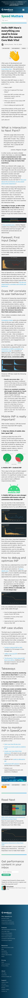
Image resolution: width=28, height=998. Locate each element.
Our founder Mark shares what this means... (16, 4)
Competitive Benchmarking (8, 938)
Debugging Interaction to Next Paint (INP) (12, 843)
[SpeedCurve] (7, 10)
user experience (15, 48)
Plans (2, 962)
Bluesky (3, 987)
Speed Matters (12, 16)
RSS (4, 786)
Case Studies (4, 952)
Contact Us (4, 991)
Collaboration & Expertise (7, 923)
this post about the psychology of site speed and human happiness (13, 181)
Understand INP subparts (11, 763)
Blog (2, 949)
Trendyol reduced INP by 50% (13, 647)
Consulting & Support (6, 940)
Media (2, 956)
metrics (23, 48)
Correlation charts (7, 320)
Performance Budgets (6, 933)
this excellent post (9, 225)
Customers (4, 974)
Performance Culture (6, 936)
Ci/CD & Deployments (6, 934)
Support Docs (4, 982)
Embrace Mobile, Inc (6, 976)
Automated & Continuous (7, 922)
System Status (5, 985)
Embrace (20, 1)
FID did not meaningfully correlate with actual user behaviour (13, 284)
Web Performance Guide (7, 947)
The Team (3, 973)
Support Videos (5, 989)
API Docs (3, 984)
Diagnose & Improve (6, 920)
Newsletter (4, 951)
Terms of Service (5, 964)
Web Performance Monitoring (8, 929)
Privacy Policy (4, 965)
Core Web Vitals (6, 69)
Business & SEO (5, 918)
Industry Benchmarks (6, 954)
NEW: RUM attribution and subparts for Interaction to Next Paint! (13, 818)
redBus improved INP (10, 653)
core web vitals (6, 48)
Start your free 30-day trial (12, 744)
